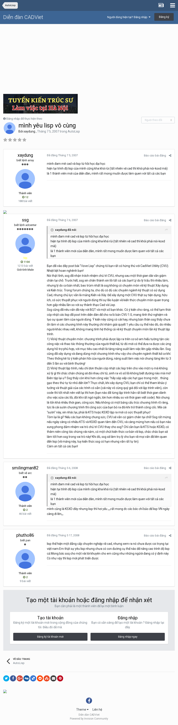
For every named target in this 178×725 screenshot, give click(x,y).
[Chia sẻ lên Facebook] (13, 678)
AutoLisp (74, 131)
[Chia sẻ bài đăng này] (170, 155)
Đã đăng (62, 155)
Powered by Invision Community (89, 718)
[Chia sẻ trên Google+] (20, 678)
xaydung (29, 131)
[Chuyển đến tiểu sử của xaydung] (9, 128)
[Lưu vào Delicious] (33, 678)
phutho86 (25, 535)
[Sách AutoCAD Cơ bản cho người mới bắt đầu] (5, 691)
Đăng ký (164, 17)
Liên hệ (97, 709)
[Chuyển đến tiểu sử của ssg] (25, 243)
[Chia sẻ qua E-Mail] (53, 678)
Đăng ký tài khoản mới (50, 636)
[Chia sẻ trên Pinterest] (60, 678)
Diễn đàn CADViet (23, 17)
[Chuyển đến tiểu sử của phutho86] (25, 559)
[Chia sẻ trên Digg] (26, 678)
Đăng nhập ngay (127, 636)
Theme (81, 709)
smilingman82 (25, 467)
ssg (25, 219)
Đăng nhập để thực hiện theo (24, 118)
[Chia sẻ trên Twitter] (6, 678)
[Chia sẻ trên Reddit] (40, 678)
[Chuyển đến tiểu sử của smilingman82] (25, 491)
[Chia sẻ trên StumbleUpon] (47, 678)
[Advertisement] (89, 56)
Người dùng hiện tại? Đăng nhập (128, 17)
